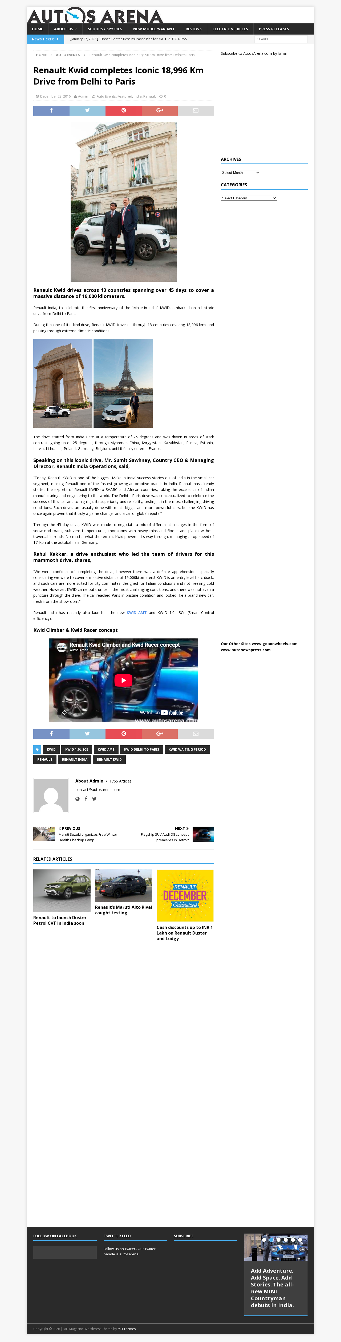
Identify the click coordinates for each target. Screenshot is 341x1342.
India (138, 96)
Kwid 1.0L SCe (76, 749)
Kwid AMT (106, 749)
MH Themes (127, 1329)
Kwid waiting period (187, 749)
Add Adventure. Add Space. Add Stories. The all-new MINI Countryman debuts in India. (272, 1288)
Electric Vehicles (230, 28)
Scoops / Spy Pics (105, 28)
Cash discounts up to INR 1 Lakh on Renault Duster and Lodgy (185, 932)
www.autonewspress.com (246, 649)
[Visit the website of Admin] (77, 798)
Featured (124, 96)
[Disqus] (123, 1014)
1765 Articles (120, 781)
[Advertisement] (261, 108)
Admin (83, 96)
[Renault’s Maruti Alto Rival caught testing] (123, 885)
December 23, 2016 (55, 96)
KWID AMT (137, 612)
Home (37, 28)
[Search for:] (281, 38)
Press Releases (274, 28)
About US (63, 28)
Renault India (74, 759)
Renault (149, 96)
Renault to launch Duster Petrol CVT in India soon (60, 920)
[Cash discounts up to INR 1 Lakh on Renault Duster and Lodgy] (185, 895)
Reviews (194, 28)
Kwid (51, 749)
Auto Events (106, 96)
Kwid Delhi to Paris (141, 749)
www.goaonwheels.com (275, 643)
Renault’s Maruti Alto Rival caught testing (123, 910)
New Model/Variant (154, 28)
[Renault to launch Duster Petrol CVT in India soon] (62, 890)
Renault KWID (109, 759)
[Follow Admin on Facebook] (83, 798)
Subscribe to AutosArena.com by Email (254, 53)
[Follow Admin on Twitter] (92, 798)
